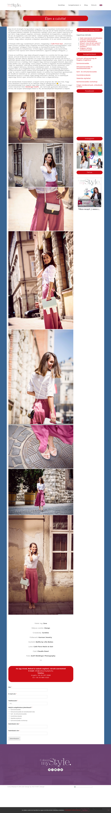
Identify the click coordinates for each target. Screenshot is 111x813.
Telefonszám (13, 700)
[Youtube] (55, 769)
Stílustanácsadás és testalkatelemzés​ (23, 712)
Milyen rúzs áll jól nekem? (90, 43)
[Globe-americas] (61, 769)
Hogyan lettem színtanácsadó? (86, 49)
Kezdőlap (61, 5)
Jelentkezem (14, 738)
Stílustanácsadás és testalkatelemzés (84, 67)
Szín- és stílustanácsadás (87, 72)
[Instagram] (52, 769)
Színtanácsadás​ (16, 709)
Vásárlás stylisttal (84, 78)
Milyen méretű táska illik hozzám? (90, 45)
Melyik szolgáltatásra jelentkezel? (20, 707)
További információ (72, 810)
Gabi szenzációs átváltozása (91, 38)
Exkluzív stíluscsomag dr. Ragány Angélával (87, 59)
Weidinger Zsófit (32, 87)
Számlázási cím (14, 730)
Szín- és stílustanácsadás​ (19, 714)
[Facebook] (49, 769)
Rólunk (94, 5)
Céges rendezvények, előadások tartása (89, 86)
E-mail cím (12, 694)
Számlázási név (14, 724)
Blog (86, 5)
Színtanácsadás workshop (87, 82)
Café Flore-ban (57, 44)
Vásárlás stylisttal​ (16, 718)
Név (10, 687)
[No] (108, 810)
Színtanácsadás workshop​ (19, 720)
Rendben (85, 810)
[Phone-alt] (58, 769)
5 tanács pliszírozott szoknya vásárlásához (88, 40)
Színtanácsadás (83, 63)
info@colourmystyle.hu (44, 671)
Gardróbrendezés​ (16, 716)
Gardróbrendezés (83, 75)
